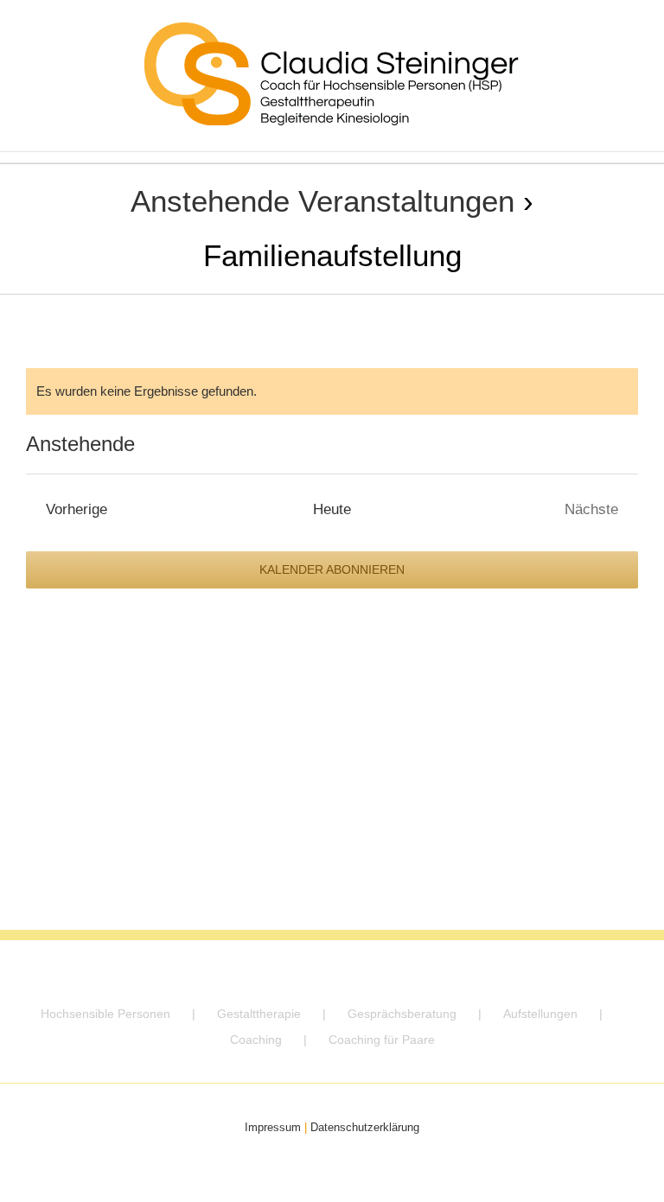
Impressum (273, 1127)
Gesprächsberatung (402, 1014)
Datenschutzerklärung (364, 1127)
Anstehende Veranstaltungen (322, 201)
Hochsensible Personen (105, 1014)
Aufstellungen (540, 1014)
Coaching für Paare (382, 1039)
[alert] (332, 391)
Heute (332, 509)
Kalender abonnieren (332, 569)
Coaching (256, 1039)
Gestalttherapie (259, 1014)
